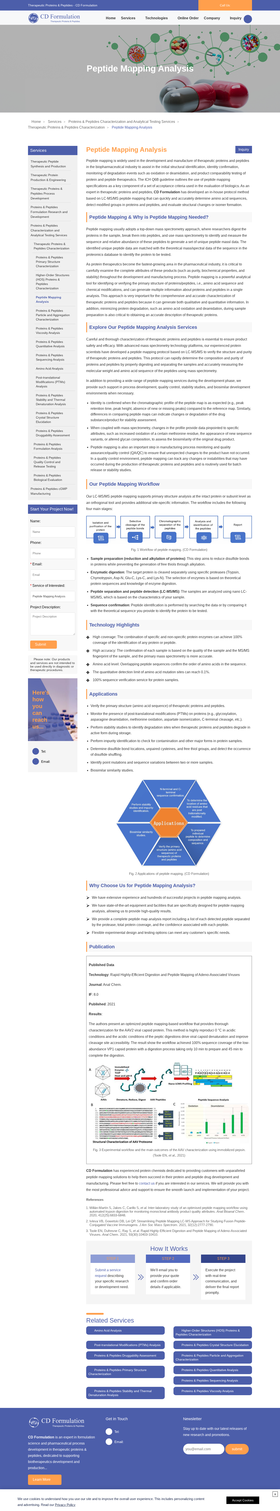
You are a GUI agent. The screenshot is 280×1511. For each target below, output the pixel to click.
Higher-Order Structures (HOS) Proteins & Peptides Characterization (52, 281)
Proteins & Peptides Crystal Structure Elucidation (49, 417)
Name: (35, 521)
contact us (147, 1183)
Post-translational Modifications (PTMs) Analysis (50, 382)
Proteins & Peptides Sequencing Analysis (50, 357)
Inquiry (236, 18)
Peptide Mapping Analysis (48, 299)
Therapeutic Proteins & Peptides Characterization (66, 127)
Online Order (188, 18)
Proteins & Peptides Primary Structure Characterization (49, 262)
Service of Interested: (47, 585)
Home (111, 18)
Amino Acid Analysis (49, 368)
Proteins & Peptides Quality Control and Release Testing (47, 462)
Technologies (156, 18)
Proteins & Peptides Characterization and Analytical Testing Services (121, 122)
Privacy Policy (65, 1505)
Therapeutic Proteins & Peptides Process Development (46, 193)
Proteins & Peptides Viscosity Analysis (49, 331)
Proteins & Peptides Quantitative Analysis (50, 344)
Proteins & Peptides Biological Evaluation (48, 478)
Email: (36, 564)
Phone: (35, 542)
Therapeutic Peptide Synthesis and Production (48, 164)
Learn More (42, 1479)
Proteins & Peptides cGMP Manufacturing (49, 491)
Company (212, 18)
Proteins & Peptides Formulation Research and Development (49, 211)
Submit (40, 644)
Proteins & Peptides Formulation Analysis (48, 446)
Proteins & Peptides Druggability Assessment (53, 433)
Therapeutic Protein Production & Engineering (48, 177)
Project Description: (45, 607)
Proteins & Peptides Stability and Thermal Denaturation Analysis (51, 400)
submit (237, 1449)
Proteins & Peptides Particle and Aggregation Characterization (53, 315)
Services (128, 18)
